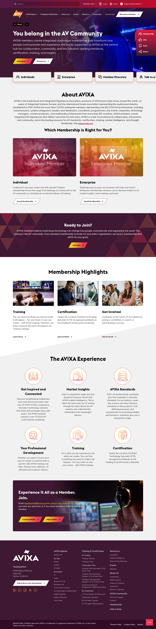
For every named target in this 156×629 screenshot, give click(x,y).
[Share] (140, 51)
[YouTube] (20, 590)
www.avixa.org (85, 123)
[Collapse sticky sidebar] (135, 37)
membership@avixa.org (35, 503)
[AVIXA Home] (18, 14)
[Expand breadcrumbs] (27, 24)
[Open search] (15, 4)
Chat (149, 622)
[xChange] (30, 590)
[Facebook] (25, 590)
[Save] (140, 45)
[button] (90, 4)
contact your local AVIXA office (65, 503)
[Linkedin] (14, 590)
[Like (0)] (140, 40)
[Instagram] (35, 590)
